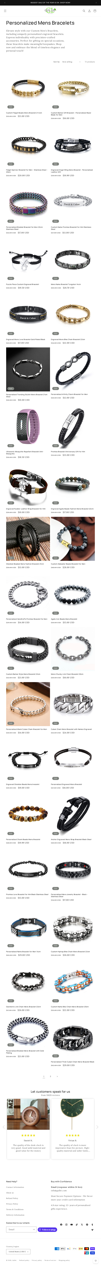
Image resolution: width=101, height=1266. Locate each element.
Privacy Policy (12, 1204)
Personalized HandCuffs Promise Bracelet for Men (26, 619)
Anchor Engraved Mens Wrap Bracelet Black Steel (71, 839)
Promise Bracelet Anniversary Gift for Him (68, 452)
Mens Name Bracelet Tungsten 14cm (66, 284)
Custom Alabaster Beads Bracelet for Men (68, 564)
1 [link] (43, 1076)
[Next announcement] (96, 2)
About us (10, 1193)
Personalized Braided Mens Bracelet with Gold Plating (25, 1052)
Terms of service (50, 1260)
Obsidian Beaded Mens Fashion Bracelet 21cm (25, 564)
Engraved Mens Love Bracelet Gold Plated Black (25, 339)
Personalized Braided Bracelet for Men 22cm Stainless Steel (24, 228)
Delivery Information (15, 1215)
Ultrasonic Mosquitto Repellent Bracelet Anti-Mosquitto (24, 453)
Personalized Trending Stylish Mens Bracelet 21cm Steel (26, 396)
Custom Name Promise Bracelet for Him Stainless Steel (71, 228)
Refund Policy (12, 1198)
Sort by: (56, 62)
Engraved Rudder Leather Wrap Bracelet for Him (26, 509)
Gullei (14, 1260)
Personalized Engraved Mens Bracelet (66, 784)
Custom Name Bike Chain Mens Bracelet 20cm (70, 1007)
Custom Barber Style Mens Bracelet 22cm (23, 674)
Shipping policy (64, 1260)
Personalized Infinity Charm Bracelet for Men (69, 394)
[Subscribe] (33, 1229)
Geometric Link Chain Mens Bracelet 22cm (23, 1007)
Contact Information (15, 1187)
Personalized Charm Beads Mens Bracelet (23, 839)
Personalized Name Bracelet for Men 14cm (23, 952)
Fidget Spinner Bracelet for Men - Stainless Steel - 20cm (27, 171)
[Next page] (57, 1076)
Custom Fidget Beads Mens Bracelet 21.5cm (24, 113)
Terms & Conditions (15, 1209)
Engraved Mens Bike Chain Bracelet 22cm (68, 339)
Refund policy (24, 1260)
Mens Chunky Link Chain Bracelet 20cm (67, 674)
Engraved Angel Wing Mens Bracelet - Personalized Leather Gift (72, 171)
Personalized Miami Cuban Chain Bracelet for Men (26, 729)
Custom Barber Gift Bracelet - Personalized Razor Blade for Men (71, 114)
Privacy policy (37, 1260)
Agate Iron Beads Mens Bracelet (64, 619)
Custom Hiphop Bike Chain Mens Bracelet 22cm (70, 952)
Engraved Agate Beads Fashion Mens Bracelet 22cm (72, 509)
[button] (5, 11)
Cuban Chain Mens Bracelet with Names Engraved (71, 729)
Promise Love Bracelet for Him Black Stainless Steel (27, 894)
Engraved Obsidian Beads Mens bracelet (22, 784)
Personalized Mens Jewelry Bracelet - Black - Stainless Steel (69, 895)
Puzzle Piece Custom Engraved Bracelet (22, 284)
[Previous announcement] (5, 2)
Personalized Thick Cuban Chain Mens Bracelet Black (72, 1062)
